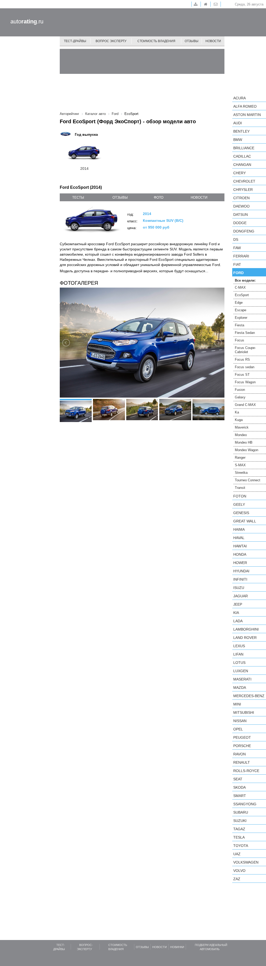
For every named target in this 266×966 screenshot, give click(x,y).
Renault (241, 762)
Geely (239, 504)
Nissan (240, 721)
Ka (237, 412)
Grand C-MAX (245, 405)
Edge (239, 302)
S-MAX (240, 465)
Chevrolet (244, 181)
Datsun (240, 214)
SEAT (237, 779)
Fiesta (239, 325)
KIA (236, 613)
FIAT (237, 264)
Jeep (237, 604)
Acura (239, 98)
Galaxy (240, 397)
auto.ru (26, 21)
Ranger (240, 457)
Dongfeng (243, 231)
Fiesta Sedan (245, 333)
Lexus (239, 646)
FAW (237, 248)
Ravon (239, 754)
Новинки (177, 947)
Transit (240, 488)
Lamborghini (246, 629)
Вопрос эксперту (111, 41)
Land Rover (245, 638)
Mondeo (241, 435)
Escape (240, 310)
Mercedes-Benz (248, 696)
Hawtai (240, 546)
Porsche (242, 746)
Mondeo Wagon (246, 450)
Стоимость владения (156, 41)
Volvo (239, 870)
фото (158, 197)
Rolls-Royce (246, 771)
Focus (239, 340)
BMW (237, 140)
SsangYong (244, 804)
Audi (237, 123)
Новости (213, 41)
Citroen (241, 198)
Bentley (241, 131)
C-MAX (240, 287)
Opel (238, 729)
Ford (238, 273)
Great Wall (244, 521)
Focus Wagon (245, 382)
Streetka (241, 473)
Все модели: (245, 280)
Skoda (239, 787)
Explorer (241, 318)
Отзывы (191, 41)
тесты (78, 197)
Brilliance (243, 148)
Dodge (240, 223)
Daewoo (241, 206)
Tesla (239, 837)
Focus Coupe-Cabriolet (245, 350)
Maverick (242, 427)
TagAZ (239, 829)
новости (199, 197)
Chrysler (243, 189)
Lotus (239, 662)
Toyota (240, 846)
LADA (238, 621)
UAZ (237, 854)
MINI (237, 704)
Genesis (241, 513)
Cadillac (242, 156)
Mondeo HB (243, 442)
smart (239, 796)
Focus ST (242, 375)
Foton (239, 496)
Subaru (240, 812)
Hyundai (241, 571)
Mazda (239, 687)
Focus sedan (244, 367)
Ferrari (241, 256)
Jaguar (240, 596)
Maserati (242, 679)
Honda (239, 554)
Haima (239, 529)
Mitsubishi (243, 712)
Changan (242, 165)
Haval (238, 538)
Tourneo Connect (247, 480)
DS (235, 239)
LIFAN (238, 654)
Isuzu (238, 588)
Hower (240, 563)
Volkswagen (245, 862)
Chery (239, 173)
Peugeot (242, 737)
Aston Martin (247, 115)
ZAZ (236, 879)
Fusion (240, 390)
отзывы (120, 197)
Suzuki (240, 821)
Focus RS (242, 359)
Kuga (239, 420)
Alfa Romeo (245, 106)
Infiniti (240, 579)
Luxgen (240, 671)
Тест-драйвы (75, 41)
